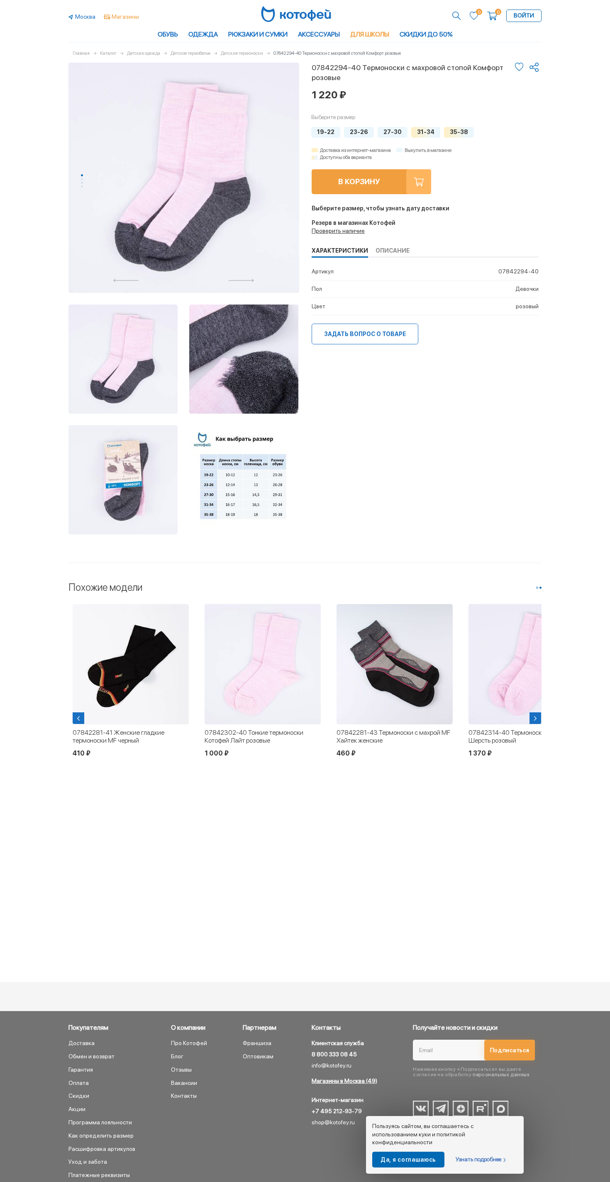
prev (126, 280)
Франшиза (257, 1043)
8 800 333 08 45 (334, 1054)
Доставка (81, 1043)
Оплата (78, 1083)
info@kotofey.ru (331, 1065)
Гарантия (80, 1069)
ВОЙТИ (524, 15)
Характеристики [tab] (340, 250)
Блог (177, 1056)
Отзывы (181, 1069)
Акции (76, 1109)
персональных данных (501, 1074)
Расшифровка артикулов (101, 1148)
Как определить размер (101, 1135)
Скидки (78, 1095)
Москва (85, 16)
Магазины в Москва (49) (344, 1080)
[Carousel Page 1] (537, 588)
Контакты (184, 1095)
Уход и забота (87, 1161)
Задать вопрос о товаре (365, 334)
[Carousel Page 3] (82, 183)
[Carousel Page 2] (82, 179)
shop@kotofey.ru (333, 1122)
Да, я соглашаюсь (408, 1159)
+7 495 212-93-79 (337, 1111)
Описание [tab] (393, 250)
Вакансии (184, 1083)
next (241, 280)
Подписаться (509, 1050)
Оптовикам (258, 1056)
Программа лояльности (100, 1122)
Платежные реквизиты (99, 1175)
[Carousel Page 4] (82, 186)
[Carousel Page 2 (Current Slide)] (540, 588)
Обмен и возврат (91, 1056)
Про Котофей (189, 1043)
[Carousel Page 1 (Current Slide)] (82, 175)
